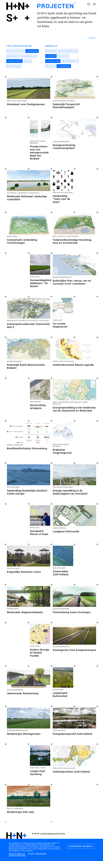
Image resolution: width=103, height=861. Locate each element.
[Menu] (94, 4)
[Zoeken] (88, 4)
